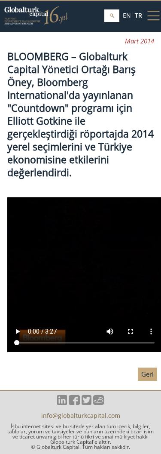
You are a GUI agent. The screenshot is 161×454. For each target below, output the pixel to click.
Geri (147, 374)
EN (127, 15)
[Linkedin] (62, 402)
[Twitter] (86, 402)
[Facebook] (74, 402)
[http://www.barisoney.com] (98, 402)
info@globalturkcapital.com (80, 416)
